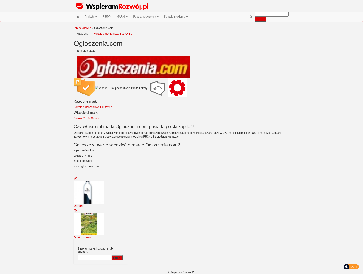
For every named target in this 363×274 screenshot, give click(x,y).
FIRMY (107, 16)
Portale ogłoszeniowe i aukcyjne (113, 33)
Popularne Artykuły (145, 16)
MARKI (121, 16)
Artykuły (90, 16)
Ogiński (78, 205)
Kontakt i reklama (175, 16)
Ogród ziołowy (82, 237)
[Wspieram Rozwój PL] (78, 16)
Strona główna (82, 28)
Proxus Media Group (86, 118)
